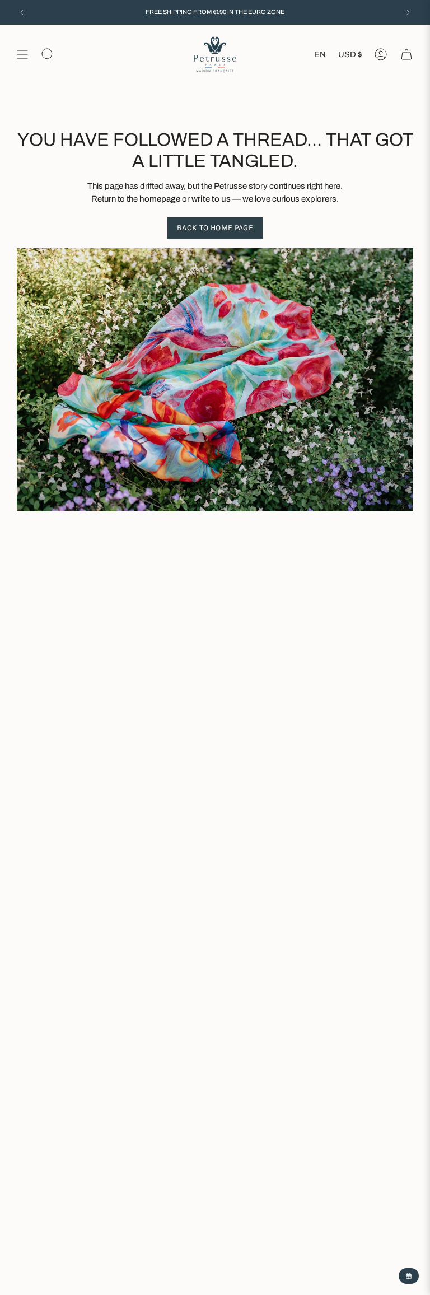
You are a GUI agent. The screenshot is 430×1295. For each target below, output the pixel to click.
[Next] (408, 12)
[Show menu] (22, 54)
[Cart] (406, 54)
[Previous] (22, 12)
